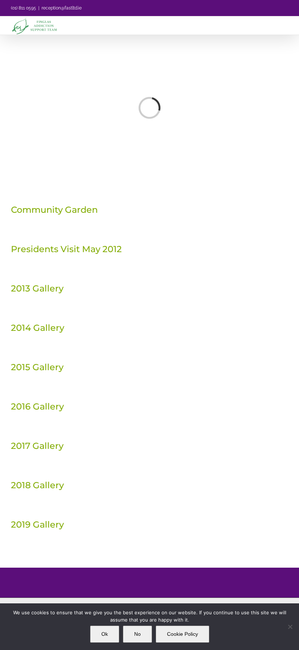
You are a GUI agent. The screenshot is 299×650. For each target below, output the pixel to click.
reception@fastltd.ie (62, 8)
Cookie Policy (182, 634)
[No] (290, 626)
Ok (104, 634)
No (137, 634)
